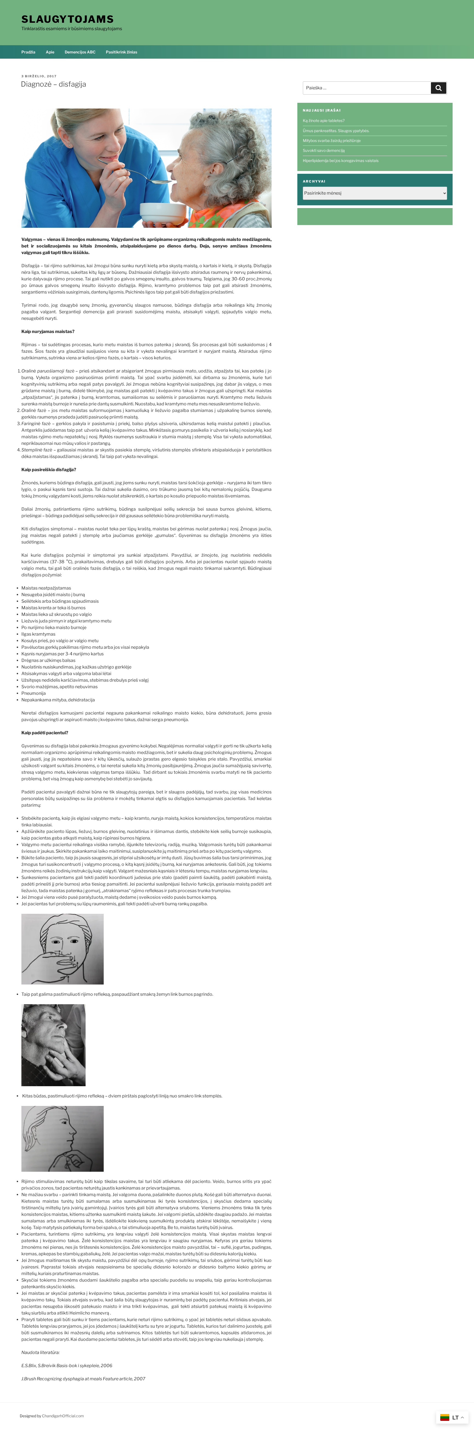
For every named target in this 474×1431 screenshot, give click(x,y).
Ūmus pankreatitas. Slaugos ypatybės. (336, 130)
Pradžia (28, 52)
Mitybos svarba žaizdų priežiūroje (332, 140)
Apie (50, 52)
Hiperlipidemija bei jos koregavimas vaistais (341, 160)
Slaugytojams (67, 19)
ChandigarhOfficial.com (63, 1415)
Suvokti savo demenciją (324, 150)
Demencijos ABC (80, 52)
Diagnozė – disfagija (53, 84)
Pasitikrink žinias (121, 52)
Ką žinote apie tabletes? (324, 120)
